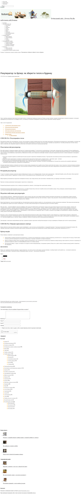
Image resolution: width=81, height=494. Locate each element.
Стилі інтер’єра (9, 49)
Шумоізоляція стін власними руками (11, 302)
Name (2, 320)
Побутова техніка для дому (10, 382)
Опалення (8, 31)
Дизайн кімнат (6, 35)
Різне (5, 385)
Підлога (7, 29)
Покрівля (8, 27)
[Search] (1, 6)
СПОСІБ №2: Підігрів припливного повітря (15, 132)
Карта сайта (5, 2)
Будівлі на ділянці (9, 42)
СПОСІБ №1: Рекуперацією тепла (12, 125)
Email (2, 323)
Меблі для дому (9, 47)
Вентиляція (10, 403)
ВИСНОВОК (13, 135)
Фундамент (8, 25)
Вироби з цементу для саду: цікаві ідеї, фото (15, 466)
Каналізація (8, 34)
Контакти (5, 3)
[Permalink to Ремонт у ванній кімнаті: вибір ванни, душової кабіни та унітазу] (5, 435)
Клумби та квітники (10, 44)
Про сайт (5, 1)
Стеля (7, 28)
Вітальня (10, 357)
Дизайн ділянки (9, 43)
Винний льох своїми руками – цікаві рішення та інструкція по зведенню (19, 301)
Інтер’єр (5, 46)
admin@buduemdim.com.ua (23, 490)
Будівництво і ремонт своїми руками (11, 50)
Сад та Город (7, 389)
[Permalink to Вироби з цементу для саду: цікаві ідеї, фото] (5, 464)
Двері (5, 350)
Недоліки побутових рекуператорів (13, 130)
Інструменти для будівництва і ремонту (12, 368)
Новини (6, 376)
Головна (5, 22)
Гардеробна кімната (12, 358)
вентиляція (8, 261)
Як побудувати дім (7, 23)
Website (2, 325)
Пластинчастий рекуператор (11, 127)
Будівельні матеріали (8, 343)
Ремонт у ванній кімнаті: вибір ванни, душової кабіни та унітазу (21, 437)
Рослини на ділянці (10, 45)
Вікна (7, 30)
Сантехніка (6, 391)
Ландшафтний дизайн (8, 41)
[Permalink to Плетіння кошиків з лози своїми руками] (5, 481)
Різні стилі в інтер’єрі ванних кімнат (13, 454)
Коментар (3, 318)
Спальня (7, 39)
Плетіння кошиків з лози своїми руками (14, 483)
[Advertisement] (40, 62)
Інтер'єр (6, 369)
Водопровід (10, 404)
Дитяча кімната (9, 37)
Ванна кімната (9, 36)
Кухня (7, 38)
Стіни (7, 26)
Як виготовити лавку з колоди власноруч (14, 475)
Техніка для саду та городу (10, 398)
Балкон (5, 341)
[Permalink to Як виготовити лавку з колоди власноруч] (5, 472)
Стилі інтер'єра (7, 394)
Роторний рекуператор (10, 129)
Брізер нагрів (8, 134)
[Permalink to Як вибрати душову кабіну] (5, 443)
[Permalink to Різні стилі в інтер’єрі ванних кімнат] (5, 452)
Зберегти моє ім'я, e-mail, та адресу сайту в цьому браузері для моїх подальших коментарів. (21, 327)
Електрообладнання (10, 33)
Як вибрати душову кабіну (10, 446)
